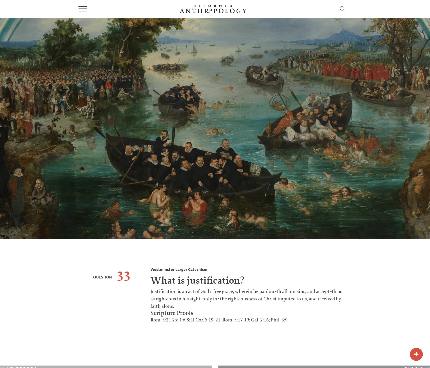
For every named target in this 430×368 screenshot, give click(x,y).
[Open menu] (82, 9)
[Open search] (343, 9)
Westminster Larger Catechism (178, 269)
